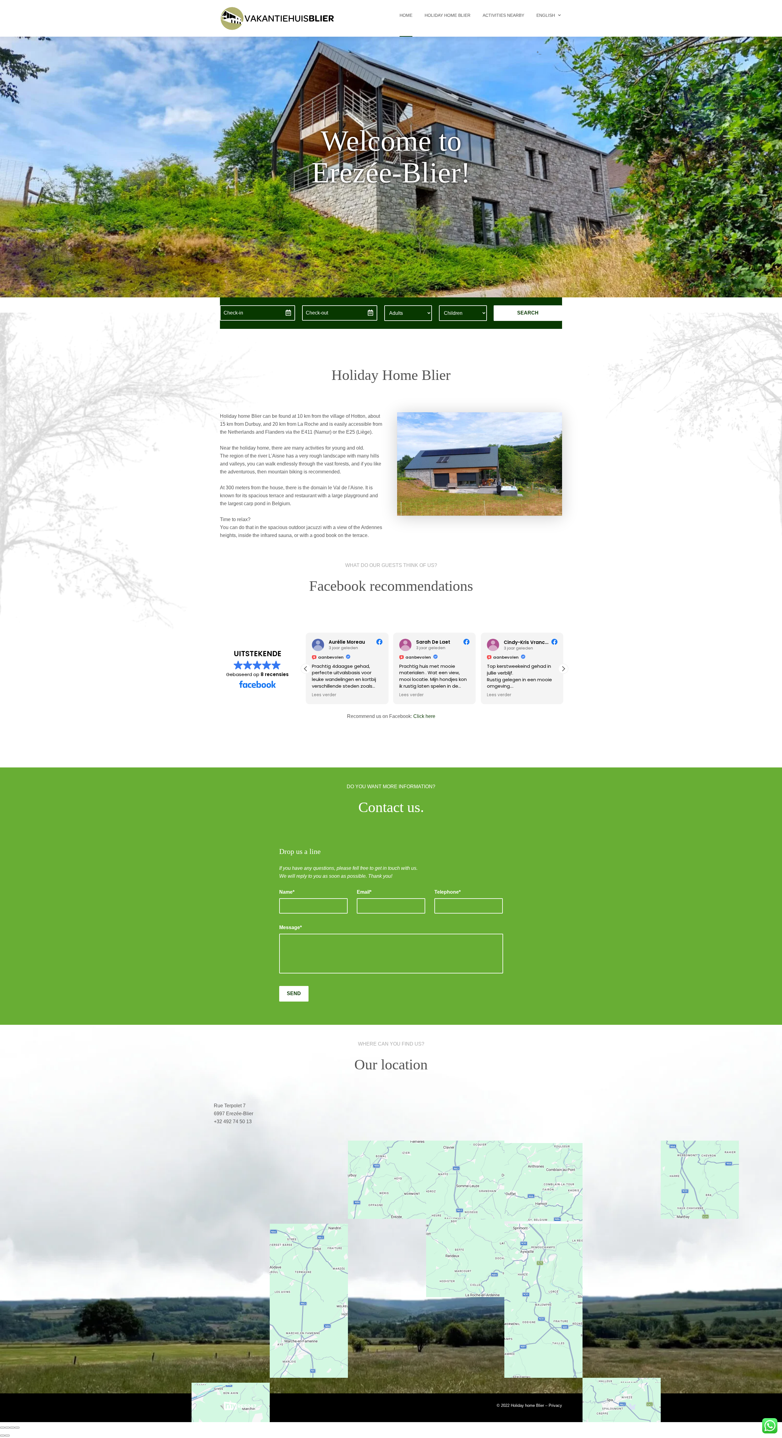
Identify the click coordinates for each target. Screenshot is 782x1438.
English (545, 15)
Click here (424, 716)
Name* (286, 892)
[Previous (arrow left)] (2, 1435)
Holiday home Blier (447, 15)
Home (406, 15)
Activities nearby (503, 15)
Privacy (555, 1405)
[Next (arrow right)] (7, 1435)
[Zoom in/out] (17, 1428)
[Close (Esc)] (2, 1428)
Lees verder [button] (324, 695)
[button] (563, 668)
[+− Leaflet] (391, 1225)
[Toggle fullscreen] (12, 1428)
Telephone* (447, 892)
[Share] (7, 1428)
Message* (290, 927)
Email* (364, 892)
